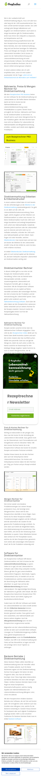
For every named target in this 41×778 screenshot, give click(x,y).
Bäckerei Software (15, 719)
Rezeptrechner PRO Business (20, 94)
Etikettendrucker (9, 240)
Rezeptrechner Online (20, 333)
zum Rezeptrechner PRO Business (18, 138)
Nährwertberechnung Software (14, 302)
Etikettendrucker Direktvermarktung (23, 252)
